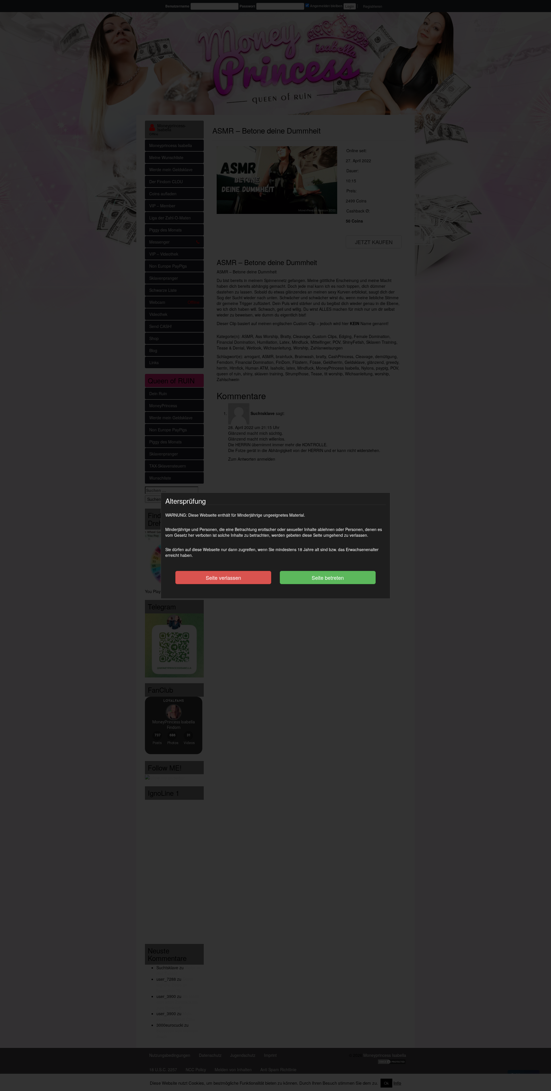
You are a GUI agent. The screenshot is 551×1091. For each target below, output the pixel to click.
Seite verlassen (223, 577)
